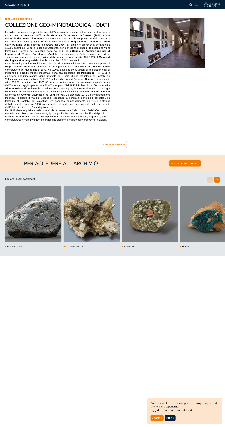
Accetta (157, 418)
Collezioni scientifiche (112, 144)
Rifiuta (170, 418)
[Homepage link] (212, 4)
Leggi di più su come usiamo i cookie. (172, 410)
